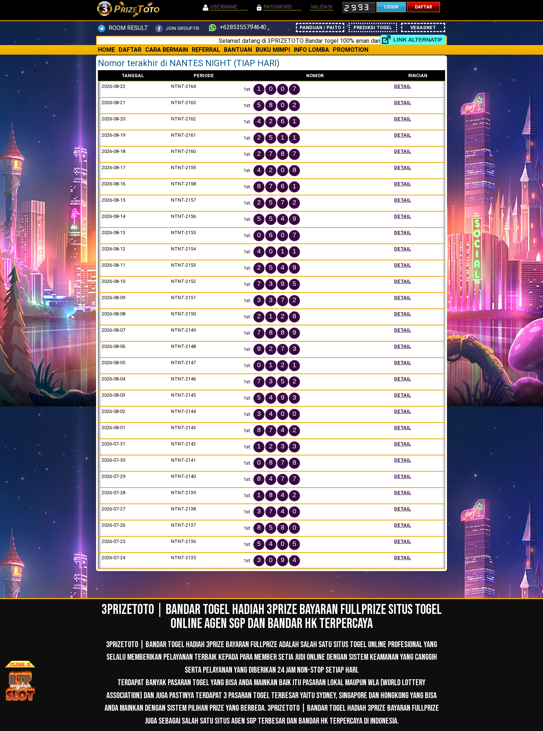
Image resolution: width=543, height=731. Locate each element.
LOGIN (391, 7)
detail (402, 86)
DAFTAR (423, 7)
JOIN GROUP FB (181, 28)
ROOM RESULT (127, 27)
